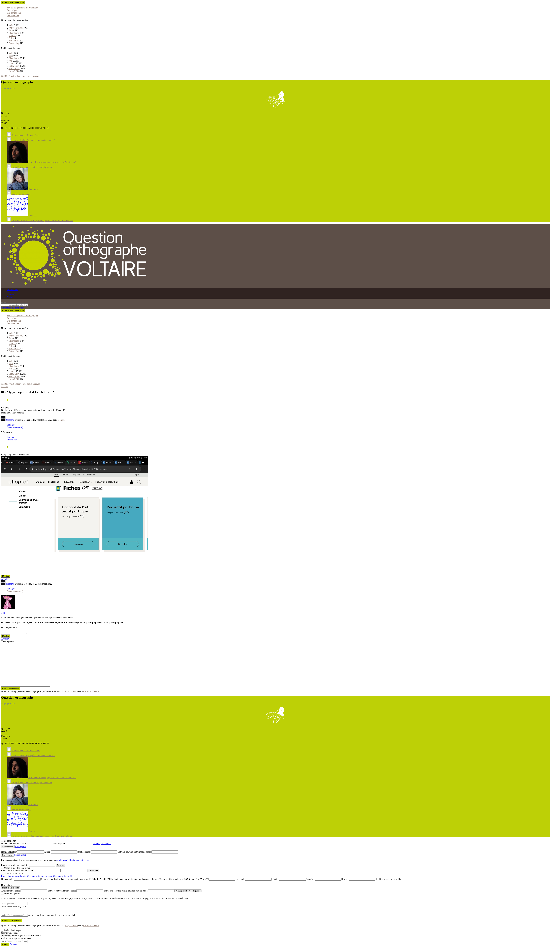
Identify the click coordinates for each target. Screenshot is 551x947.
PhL (11, 38)
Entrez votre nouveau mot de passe (17, 870)
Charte (10, 297)
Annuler (5, 579)
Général (61, 420)
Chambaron (14, 33)
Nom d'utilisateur (9, 852)
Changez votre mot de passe (40, 876)
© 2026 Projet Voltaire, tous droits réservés (20, 76)
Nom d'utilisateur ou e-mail (13, 843)
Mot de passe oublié (102, 843)
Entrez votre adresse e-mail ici (14, 865)
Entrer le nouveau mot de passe (62, 890)
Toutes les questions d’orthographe (22, 7)
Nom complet (7, 879)
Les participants (14, 13)
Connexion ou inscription (12, 307)
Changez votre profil (62, 876)
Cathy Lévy (14, 43)
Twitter (275, 879)
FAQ (9, 292)
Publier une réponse (10, 689)
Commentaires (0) (15, 427)
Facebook (240, 879)
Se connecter (20, 855)
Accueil (4, 386)
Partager (10, 425)
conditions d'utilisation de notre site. (72, 860)
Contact (10, 294)
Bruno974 (13, 71)
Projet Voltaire (71, 691)
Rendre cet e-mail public (390, 879)
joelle (11, 25)
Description (6, 885)
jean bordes (14, 40)
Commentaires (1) (15, 591)
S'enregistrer (20, 846)
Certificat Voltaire (91, 691)
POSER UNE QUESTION (13, 3)
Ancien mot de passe (10, 890)
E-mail (47, 852)
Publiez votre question (11, 920)
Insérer (5, 944)
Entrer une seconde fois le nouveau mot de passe (126, 890)
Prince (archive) (16, 28)
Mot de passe (59, 843)
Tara (11, 30)
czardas (12, 35)
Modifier (5, 576)
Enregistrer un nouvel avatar (14, 876)
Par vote (10, 437)
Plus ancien (12, 439)
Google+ (310, 879)
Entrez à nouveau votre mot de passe (134, 852)
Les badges (12, 10)
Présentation (12, 289)
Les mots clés (13, 15)
